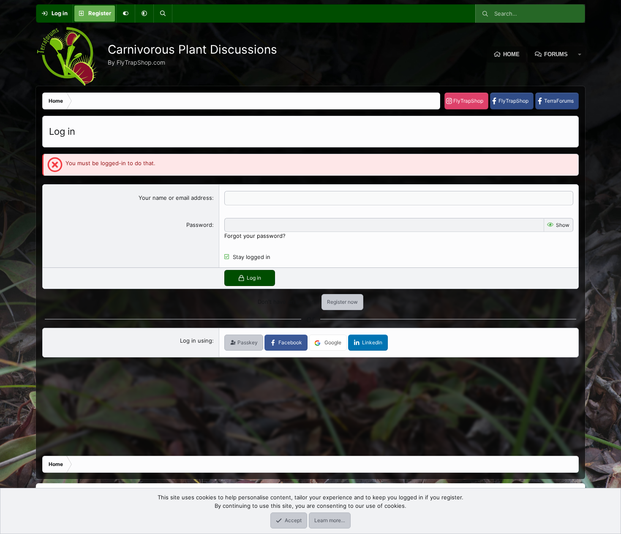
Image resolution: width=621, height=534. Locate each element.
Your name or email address (175, 197)
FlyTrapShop (468, 101)
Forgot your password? (255, 235)
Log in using (196, 340)
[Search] (162, 13)
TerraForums (559, 101)
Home (511, 54)
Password (199, 224)
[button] (144, 13)
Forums (556, 54)
